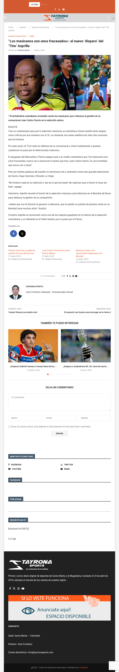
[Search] (108, 17)
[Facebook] (55, 9)
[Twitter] (59, 9)
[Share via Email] (76, 276)
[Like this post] (64, 276)
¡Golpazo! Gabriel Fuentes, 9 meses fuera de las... (33, 366)
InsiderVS (84, 667)
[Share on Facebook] (67, 276)
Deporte (22, 27)
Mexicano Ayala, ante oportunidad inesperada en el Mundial (89, 253)
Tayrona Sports (23, 50)
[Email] (63, 9)
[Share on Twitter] (70, 276)
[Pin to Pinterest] (73, 276)
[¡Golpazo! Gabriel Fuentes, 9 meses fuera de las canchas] (33, 345)
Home (10, 27)
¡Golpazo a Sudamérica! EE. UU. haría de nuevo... (85, 366)
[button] (42, 4)
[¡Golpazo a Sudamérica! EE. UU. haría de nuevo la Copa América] (86, 345)
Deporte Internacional (40, 27)
